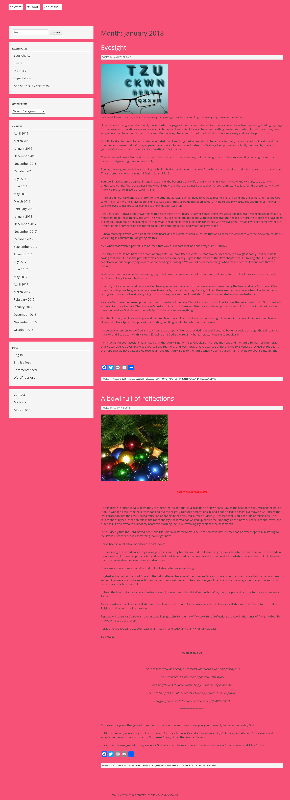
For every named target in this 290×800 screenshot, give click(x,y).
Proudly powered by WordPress (129, 795)
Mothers (20, 71)
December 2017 (25, 224)
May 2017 (20, 277)
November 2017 (25, 231)
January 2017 (23, 307)
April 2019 (21, 133)
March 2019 (22, 141)
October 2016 (23, 330)
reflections (191, 765)
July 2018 (20, 179)
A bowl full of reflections (137, 398)
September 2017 (26, 247)
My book (33, 7)
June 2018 (21, 186)
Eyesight (113, 47)
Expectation (22, 78)
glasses (150, 378)
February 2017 (24, 299)
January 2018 (23, 216)
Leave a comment (209, 378)
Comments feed (25, 370)
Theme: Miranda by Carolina (163, 795)
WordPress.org (24, 377)
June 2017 (21, 269)
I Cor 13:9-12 (161, 378)
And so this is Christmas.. (32, 86)
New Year (161, 765)
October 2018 (23, 171)
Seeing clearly (191, 378)
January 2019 (23, 148)
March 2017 (22, 292)
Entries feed (22, 362)
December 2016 (25, 315)
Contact (16, 7)
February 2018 (24, 209)
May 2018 (20, 194)
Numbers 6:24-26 (175, 765)
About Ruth (52, 7)
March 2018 (22, 201)
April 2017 (21, 284)
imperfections (175, 378)
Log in (18, 355)
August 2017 (23, 254)
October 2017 (23, 239)
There (18, 63)
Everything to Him (145, 765)
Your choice (22, 56)
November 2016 (25, 322)
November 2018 (25, 164)
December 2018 (25, 156)
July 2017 (20, 262)
